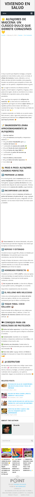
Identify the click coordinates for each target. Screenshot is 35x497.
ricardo (3, 35)
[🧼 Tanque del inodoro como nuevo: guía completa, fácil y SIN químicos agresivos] (28, 453)
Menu (4, 13)
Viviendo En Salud (17, 5)
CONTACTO (17, 488)
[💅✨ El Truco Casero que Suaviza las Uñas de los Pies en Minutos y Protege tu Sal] (17, 453)
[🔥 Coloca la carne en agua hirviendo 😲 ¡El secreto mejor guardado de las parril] (6, 453)
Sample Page (25, 495)
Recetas (20, 35)
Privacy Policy (13, 495)
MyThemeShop (20, 486)
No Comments (28, 35)
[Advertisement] (17, 54)
